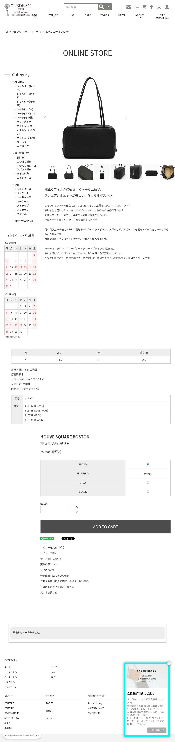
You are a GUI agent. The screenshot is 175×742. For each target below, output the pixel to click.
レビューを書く (48, 553)
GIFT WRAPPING (162, 16)
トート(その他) (25, 117)
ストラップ (23, 205)
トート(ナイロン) (26, 113)
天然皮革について (49, 564)
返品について (47, 570)
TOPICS (104, 15)
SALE (88, 15)
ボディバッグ (24, 121)
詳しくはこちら (158, 730)
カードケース (24, 197)
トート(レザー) (25, 109)
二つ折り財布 (24, 161)
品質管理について (96, 708)
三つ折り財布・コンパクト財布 (26, 167)
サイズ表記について (51, 558)
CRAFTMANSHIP (11, 712)
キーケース (23, 201)
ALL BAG (17, 31)
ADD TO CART (105, 526)
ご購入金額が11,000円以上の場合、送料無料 (64, 581)
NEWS (121, 15)
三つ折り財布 (10, 677)
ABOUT (139, 15)
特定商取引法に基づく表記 (54, 575)
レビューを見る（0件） (53, 547)
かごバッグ (23, 146)
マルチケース (24, 188)
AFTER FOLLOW (11, 717)
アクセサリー (24, 209)
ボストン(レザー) (33, 31)
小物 (72, 15)
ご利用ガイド (94, 712)
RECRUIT (8, 727)
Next (125, 115)
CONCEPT (9, 703)
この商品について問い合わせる (57, 587)
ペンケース (23, 193)
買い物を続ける (48, 592)
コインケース (24, 177)
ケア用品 (21, 214)
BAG (34, 15)
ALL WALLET (22, 153)
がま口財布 (23, 173)
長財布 (20, 157)
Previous (45, 115)
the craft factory (95, 703)
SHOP (7, 722)
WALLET (53, 15)
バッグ (54, 667)
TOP (6, 31)
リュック (21, 142)
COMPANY (9, 708)
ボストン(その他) (26, 137)
